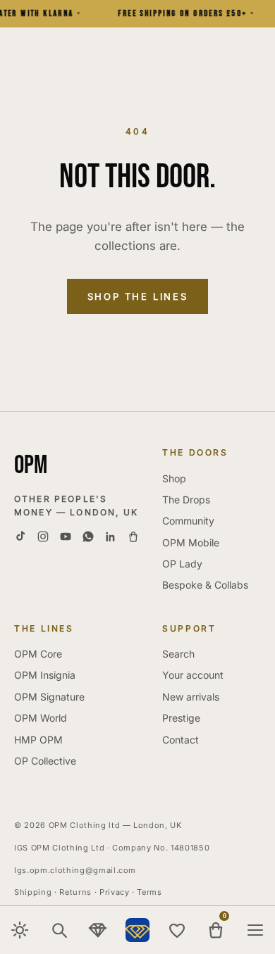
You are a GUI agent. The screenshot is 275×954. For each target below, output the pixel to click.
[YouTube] (65, 536)
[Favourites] (177, 930)
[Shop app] (133, 536)
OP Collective (45, 761)
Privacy (114, 892)
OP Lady (182, 564)
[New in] (98, 930)
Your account (193, 675)
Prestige (181, 718)
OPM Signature (49, 697)
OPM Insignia (44, 675)
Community (188, 521)
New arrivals (190, 697)
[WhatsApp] (88, 536)
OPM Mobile (190, 542)
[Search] (59, 930)
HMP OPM (38, 740)
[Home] (137, 930)
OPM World (40, 718)
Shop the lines (137, 296)
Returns (75, 892)
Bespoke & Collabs (205, 585)
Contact (180, 740)
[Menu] (255, 930)
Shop (174, 478)
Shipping (32, 892)
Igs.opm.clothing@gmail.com (75, 870)
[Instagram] (43, 536)
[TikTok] (20, 536)
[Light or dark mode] (19, 930)
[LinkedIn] (110, 536)
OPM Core (38, 654)
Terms (149, 892)
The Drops (186, 500)
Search (178, 654)
